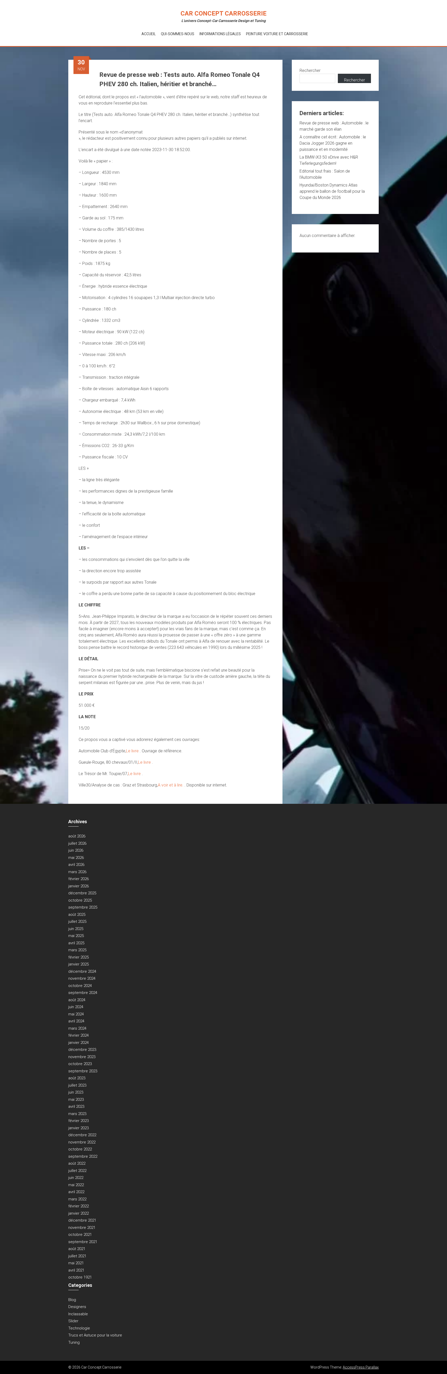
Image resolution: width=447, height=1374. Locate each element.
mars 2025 (77, 950)
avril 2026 (76, 864)
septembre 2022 (82, 1156)
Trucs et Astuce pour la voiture (95, 1335)
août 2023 (76, 1078)
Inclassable (78, 1314)
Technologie (79, 1328)
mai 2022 (76, 1185)
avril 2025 (76, 943)
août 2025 (76, 914)
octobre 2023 (80, 1063)
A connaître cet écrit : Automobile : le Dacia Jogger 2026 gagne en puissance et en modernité (333, 143)
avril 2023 (76, 1106)
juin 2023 (75, 1092)
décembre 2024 (82, 971)
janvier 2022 (78, 1213)
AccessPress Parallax (361, 1367)
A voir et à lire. (171, 785)
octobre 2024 (80, 985)
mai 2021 (76, 1263)
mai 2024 (76, 1014)
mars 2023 (77, 1113)
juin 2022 (75, 1177)
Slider (73, 1321)
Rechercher (310, 70)
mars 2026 (77, 872)
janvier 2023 (78, 1128)
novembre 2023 (81, 1056)
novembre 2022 (81, 1142)
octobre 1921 (80, 1277)
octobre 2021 (80, 1234)
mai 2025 (76, 935)
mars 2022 (77, 1199)
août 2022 (76, 1163)
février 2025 (78, 957)
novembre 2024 (81, 978)
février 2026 (78, 879)
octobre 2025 (80, 900)
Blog (72, 1299)
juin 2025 (75, 928)
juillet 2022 (77, 1170)
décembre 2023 (82, 1049)
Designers (77, 1306)
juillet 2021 (77, 1256)
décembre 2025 (82, 893)
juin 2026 (75, 850)
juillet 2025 (77, 921)
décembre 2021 (82, 1220)
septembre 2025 (82, 907)
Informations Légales (220, 34)
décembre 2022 (82, 1135)
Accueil (148, 34)
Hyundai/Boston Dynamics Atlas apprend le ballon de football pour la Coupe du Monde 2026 (332, 191)
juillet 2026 (77, 843)
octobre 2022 (80, 1149)
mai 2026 (76, 857)
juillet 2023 (77, 1085)
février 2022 (78, 1206)
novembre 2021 (81, 1227)
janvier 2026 (78, 886)
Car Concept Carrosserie (223, 13)
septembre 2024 (82, 992)
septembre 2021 (82, 1241)
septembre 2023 (82, 1071)
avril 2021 (76, 1270)
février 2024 (78, 1035)
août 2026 (76, 836)
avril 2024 (76, 1021)
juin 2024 (75, 1007)
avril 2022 (76, 1192)
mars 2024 (77, 1028)
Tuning (74, 1342)
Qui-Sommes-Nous (177, 34)
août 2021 (76, 1248)
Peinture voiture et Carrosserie (277, 34)
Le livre (133, 750)
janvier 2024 (78, 1042)
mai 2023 (76, 1099)
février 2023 (78, 1120)
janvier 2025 (78, 964)
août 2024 (76, 1000)
